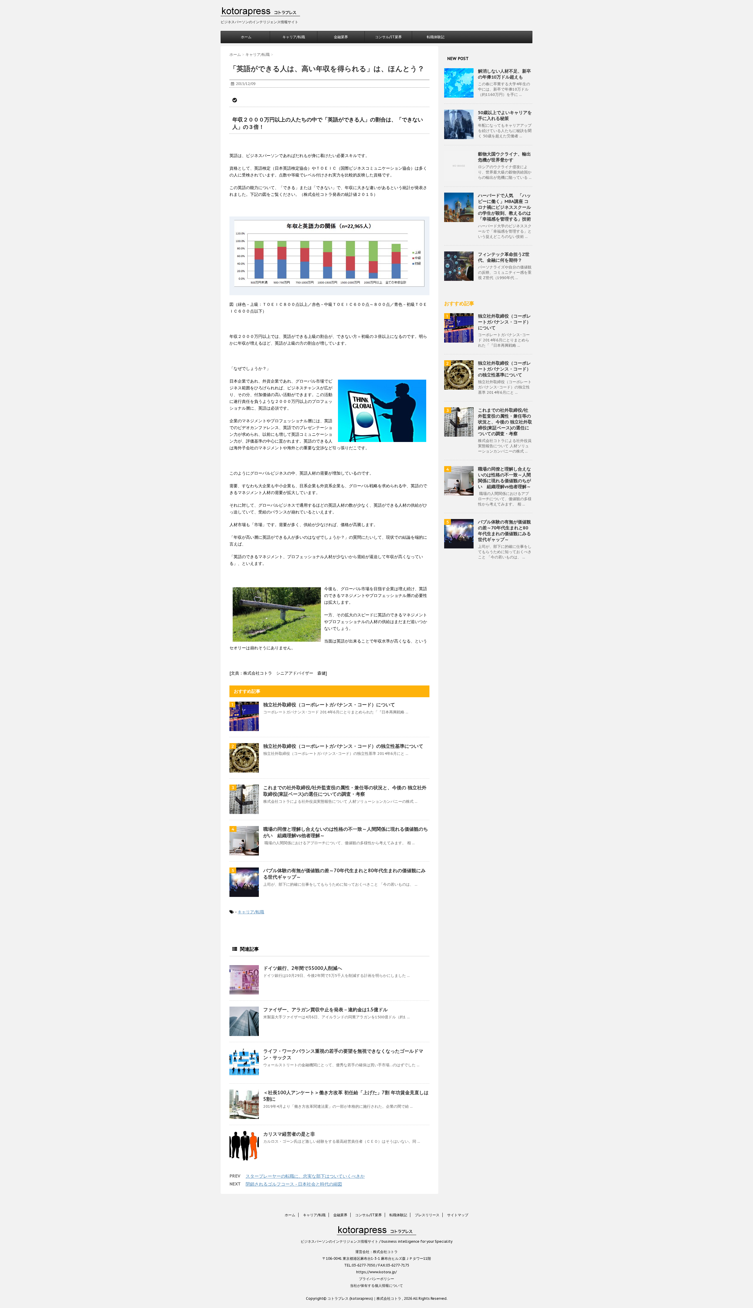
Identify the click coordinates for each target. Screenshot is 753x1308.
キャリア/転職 (293, 37)
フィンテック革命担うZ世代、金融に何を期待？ (503, 257)
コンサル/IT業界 (388, 37)
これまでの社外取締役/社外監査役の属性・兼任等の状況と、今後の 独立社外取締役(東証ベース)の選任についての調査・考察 (505, 421)
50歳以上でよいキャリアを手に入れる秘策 (505, 115)
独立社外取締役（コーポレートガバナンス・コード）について (329, 705)
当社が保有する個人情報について (376, 1285)
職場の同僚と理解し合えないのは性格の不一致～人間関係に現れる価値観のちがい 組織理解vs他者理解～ (504, 477)
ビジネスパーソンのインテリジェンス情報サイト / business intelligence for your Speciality (376, 1241)
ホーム (246, 37)
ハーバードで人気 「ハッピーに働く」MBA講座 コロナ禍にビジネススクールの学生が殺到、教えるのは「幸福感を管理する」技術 (504, 207)
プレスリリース (427, 1215)
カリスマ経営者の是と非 (289, 1134)
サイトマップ (457, 1215)
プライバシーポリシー (376, 1279)
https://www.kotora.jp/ (376, 1272)
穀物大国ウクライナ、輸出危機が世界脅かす (504, 157)
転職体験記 (435, 37)
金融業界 (341, 37)
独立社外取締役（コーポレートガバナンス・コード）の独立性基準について (343, 746)
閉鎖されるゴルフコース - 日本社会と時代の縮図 (294, 1184)
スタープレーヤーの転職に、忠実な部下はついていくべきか (305, 1176)
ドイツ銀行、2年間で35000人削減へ (302, 968)
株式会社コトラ (385, 1251)
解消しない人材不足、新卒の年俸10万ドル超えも (504, 74)
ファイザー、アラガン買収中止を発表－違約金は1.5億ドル (325, 1009)
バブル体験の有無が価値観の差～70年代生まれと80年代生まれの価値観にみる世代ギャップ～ (504, 530)
